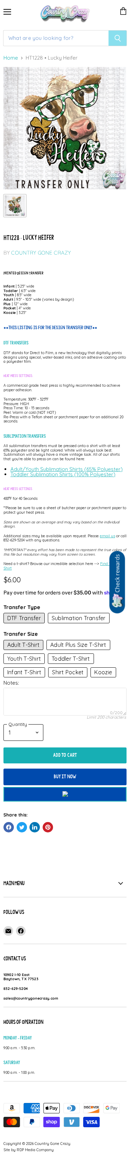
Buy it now (65, 776)
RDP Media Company (35, 1149)
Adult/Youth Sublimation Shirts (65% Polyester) (66, 469)
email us (107, 535)
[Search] (118, 38)
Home (10, 58)
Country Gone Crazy (41, 252)
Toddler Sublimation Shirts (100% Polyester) (62, 474)
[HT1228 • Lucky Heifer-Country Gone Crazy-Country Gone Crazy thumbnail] (15, 206)
